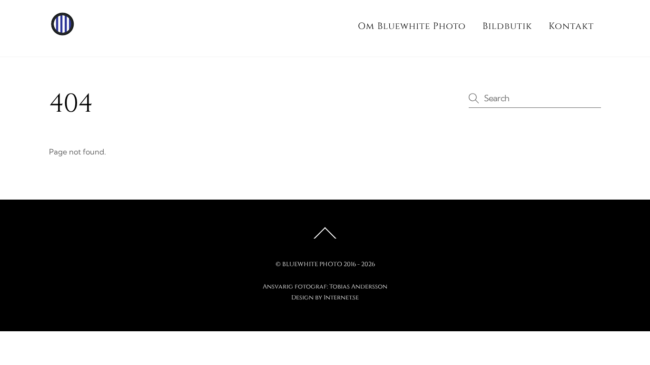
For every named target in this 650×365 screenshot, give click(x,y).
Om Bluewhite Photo (412, 26)
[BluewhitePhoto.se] (134, 31)
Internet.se (341, 297)
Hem (330, 26)
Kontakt (571, 26)
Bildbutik (507, 26)
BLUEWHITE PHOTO (312, 264)
